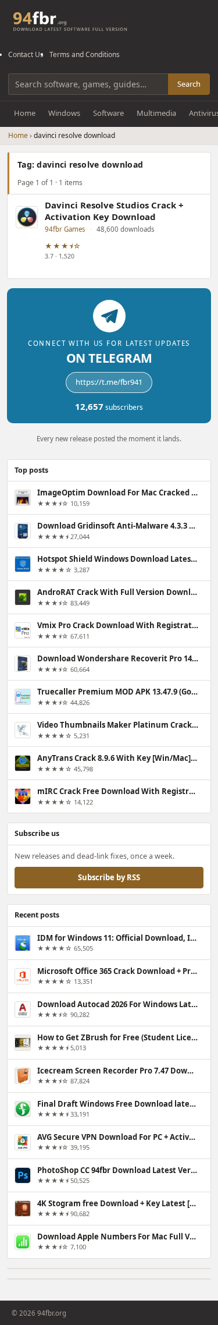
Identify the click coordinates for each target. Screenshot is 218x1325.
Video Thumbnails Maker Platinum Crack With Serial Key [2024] (117, 725)
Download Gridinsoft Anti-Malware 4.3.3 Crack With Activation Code (117, 525)
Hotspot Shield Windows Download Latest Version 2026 (117, 559)
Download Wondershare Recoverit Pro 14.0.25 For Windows (117, 658)
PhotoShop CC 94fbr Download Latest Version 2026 (117, 1170)
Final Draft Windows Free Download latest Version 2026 (117, 1104)
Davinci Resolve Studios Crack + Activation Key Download (114, 211)
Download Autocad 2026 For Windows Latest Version (117, 1004)
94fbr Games (65, 229)
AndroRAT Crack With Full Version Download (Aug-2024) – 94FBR (117, 592)
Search (189, 84)
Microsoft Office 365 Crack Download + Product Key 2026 (117, 971)
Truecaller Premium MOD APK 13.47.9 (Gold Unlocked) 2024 (117, 691)
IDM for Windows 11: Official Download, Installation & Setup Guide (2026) (117, 938)
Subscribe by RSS (109, 877)
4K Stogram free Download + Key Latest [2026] (117, 1203)
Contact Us (26, 54)
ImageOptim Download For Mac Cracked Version (117, 492)
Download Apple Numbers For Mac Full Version (117, 1236)
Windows (64, 113)
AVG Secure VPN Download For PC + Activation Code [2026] (117, 1137)
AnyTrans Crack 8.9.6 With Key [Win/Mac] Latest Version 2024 (117, 758)
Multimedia (156, 113)
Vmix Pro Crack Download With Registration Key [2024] (117, 625)
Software (108, 113)
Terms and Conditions (84, 54)
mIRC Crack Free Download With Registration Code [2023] (117, 791)
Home (24, 113)
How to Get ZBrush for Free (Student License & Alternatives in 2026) (117, 1037)
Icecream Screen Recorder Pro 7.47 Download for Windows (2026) (117, 1070)
